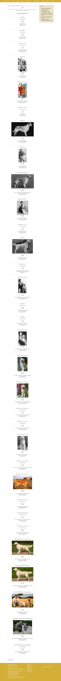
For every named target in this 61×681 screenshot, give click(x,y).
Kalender (12, 1)
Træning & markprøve (36, 1)
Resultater (13, 5)
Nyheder (17, 1)
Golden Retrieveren (28, 1)
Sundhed (48, 1)
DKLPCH (22, 5)
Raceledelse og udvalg (6, 1)
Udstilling (43, 1)
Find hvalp (22, 1)
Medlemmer (52, 1)
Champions (17, 5)
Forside (9, 5)
